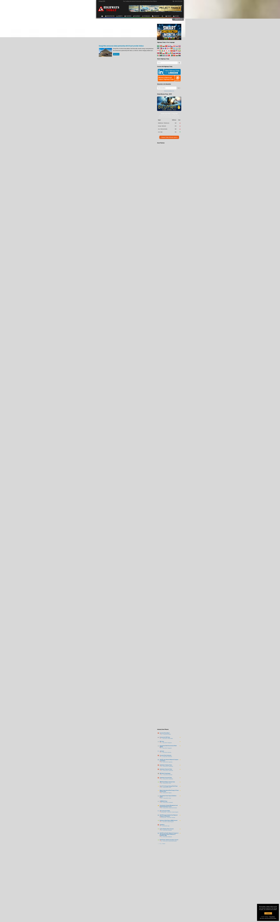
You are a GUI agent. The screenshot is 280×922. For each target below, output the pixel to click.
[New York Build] (169, 658)
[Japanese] (166, 50)
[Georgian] (169, 48)
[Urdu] (171, 55)
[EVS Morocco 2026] (169, 428)
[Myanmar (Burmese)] (179, 50)
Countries (128, 16)
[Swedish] (163, 55)
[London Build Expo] (169, 581)
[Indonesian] (158, 50)
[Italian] (163, 50)
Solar (117, 38)
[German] (171, 48)
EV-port (136, 38)
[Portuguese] (166, 52)
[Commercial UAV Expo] (169, 152)
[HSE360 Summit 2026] (169, 412)
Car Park (123, 38)
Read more (116, 54)
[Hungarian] (179, 48)
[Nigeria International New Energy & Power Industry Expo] (169, 214)
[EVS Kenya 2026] (169, 596)
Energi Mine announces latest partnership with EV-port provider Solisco (121, 46)
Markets (120, 16)
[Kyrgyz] (171, 50)
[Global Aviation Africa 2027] (169, 673)
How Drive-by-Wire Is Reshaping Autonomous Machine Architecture (112, 19)
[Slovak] (177, 52)
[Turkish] (169, 55)
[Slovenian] (179, 52)
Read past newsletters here (153, 910)
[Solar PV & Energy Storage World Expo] (169, 290)
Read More (272, 916)
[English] (179, 45)
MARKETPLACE (178, 19)
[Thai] (166, 55)
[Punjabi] (169, 52)
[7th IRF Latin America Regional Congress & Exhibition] (169, 198)
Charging (112, 38)
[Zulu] (179, 55)
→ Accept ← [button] (268, 913)
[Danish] (174, 45)
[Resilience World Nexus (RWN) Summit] (169, 351)
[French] (166, 48)
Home (102, 16)
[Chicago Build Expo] (169, 458)
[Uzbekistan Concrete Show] (169, 229)
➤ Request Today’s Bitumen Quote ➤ (169, 137)
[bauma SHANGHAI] (169, 550)
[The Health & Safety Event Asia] (169, 504)
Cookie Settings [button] (264, 916)
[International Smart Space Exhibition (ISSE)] (169, 305)
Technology (147, 16)
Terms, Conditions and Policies (142, 919)
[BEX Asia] (169, 168)
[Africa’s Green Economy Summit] (169, 642)
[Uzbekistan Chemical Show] (169, 259)
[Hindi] (177, 48)
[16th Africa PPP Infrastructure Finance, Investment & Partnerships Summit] (169, 520)
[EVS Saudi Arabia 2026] (169, 612)
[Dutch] (177, 45)
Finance (169, 16)
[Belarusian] (161, 45)
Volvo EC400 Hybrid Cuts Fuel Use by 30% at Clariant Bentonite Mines (141, 19)
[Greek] (174, 48)
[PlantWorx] (169, 719)
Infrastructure (111, 16)
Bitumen (177, 16)
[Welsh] (177, 55)
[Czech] (171, 45)
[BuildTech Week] (169, 688)
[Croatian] (169, 45)
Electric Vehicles (104, 38)
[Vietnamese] (174, 55)
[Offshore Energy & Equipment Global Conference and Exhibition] (169, 535)
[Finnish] (163, 48)
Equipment (137, 16)
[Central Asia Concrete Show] (169, 627)
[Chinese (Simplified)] (166, 45)
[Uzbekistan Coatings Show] (169, 244)
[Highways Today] (109, 8)
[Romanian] (171, 52)
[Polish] (163, 52)
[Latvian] (174, 50)
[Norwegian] (158, 52)
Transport (156, 16)
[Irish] (161, 50)
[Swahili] (161, 55)
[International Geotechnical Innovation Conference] (169, 397)
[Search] (179, 62)
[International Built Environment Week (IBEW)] (169, 183)
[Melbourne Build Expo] (169, 566)
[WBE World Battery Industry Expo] (169, 275)
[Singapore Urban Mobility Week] (169, 489)
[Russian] (174, 52)
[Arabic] (158, 45)
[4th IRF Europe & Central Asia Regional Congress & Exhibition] (169, 336)
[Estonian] (158, 48)
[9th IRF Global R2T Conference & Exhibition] (169, 474)
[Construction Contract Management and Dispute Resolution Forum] (169, 321)
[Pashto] (161, 52)
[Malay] (177, 50)
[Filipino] (161, 48)
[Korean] (169, 50)
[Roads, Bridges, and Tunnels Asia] (169, 443)
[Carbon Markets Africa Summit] (169, 382)
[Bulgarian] (163, 45)
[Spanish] (158, 55)
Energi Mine (129, 38)
